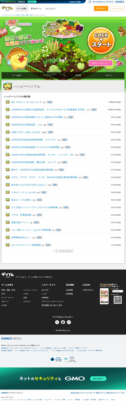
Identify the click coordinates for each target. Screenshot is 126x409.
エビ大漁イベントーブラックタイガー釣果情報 (34, 207)
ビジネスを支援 (37, 399)
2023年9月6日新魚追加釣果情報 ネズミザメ (33, 139)
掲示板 (78, 75)
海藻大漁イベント (20, 222)
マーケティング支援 (59, 399)
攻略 (49, 102)
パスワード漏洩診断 (45, 348)
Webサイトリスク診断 (60, 348)
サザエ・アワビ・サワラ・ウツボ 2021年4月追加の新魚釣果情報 (44, 177)
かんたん (26, 301)
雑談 (50, 132)
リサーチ (70, 399)
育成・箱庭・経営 (8, 290)
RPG (3, 293)
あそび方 (45, 290)
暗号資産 (93, 399)
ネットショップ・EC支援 (24, 399)
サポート (109, 75)
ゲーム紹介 (16, 75)
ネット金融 (85, 399)
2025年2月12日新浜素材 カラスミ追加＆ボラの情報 (37, 117)
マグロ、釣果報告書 (21, 215)
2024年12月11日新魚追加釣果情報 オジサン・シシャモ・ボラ (42, 155)
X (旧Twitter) (88, 290)
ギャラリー (47, 75)
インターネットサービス (8, 399)
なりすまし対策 (81, 350)
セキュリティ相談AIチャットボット (78, 348)
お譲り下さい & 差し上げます (26, 132)
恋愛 (25, 297)
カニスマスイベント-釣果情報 (26, 245)
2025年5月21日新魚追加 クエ (26, 124)
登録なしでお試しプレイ (101, 63)
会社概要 (69, 290)
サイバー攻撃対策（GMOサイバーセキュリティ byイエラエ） (32, 350)
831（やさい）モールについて (26, 102)
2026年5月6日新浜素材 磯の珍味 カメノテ (33, 162)
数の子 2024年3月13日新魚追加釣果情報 (32, 170)
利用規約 (45, 297)
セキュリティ (48, 399)
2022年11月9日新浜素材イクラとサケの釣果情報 (35, 147)
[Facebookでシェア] (63, 322)
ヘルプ (44, 293)
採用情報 (69, 293)
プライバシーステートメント (53, 301)
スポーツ (4, 301)
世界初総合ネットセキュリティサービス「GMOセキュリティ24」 (19, 348)
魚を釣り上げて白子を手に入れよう (29, 185)
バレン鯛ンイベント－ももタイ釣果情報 (31, 230)
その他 (4, 305)
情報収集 (77, 399)
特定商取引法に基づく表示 (52, 305)
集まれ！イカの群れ (21, 200)
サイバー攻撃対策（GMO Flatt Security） (63, 350)
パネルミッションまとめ (23, 192)
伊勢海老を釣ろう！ (21, 237)
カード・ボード (7, 297)
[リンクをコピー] (69, 322)
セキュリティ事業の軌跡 (95, 350)
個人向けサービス (103, 399)
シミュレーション (30, 290)
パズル (26, 293)
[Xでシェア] (57, 322)
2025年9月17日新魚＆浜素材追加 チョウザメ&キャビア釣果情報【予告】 (48, 109)
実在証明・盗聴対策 (6, 350)
